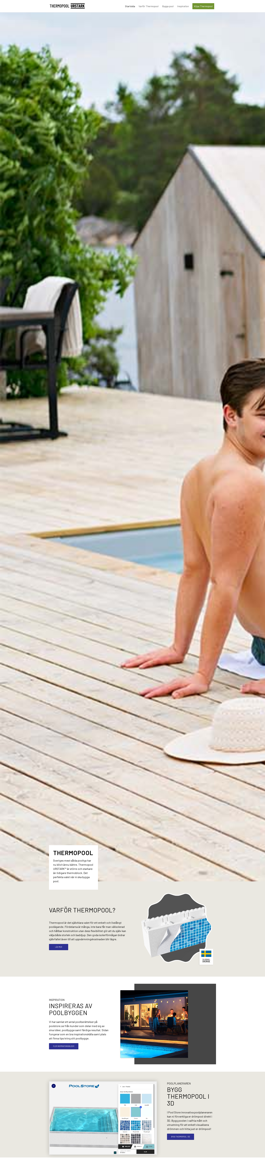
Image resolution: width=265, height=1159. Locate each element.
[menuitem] (130, 6)
